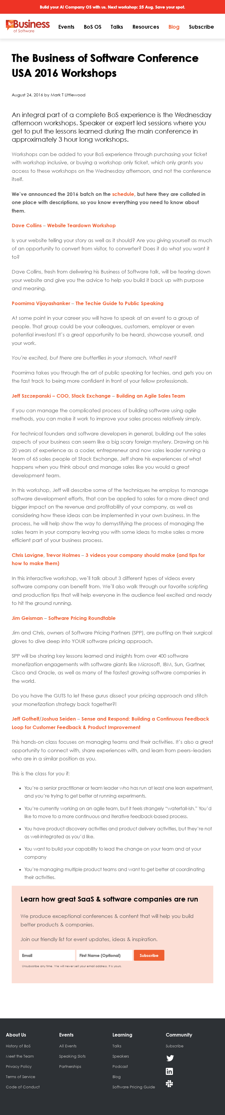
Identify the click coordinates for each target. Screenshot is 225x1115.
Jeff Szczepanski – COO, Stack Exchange (61, 396)
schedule (123, 194)
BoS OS (92, 26)
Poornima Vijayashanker (41, 303)
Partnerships (70, 1066)
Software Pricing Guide (133, 1087)
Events (66, 26)
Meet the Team (20, 1056)
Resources (145, 26)
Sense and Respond (105, 719)
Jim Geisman (27, 618)
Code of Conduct (23, 1087)
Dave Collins (27, 225)
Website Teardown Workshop (81, 225)
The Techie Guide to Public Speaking (119, 303)
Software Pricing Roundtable (82, 618)
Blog (174, 26)
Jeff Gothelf (25, 719)
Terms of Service (20, 1076)
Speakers (120, 1056)
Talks (117, 26)
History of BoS (18, 1046)
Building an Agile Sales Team (150, 396)
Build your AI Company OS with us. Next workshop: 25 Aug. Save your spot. (112, 6)
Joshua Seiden (58, 719)
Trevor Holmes (63, 555)
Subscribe (201, 26)
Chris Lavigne (27, 555)
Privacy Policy (19, 1066)
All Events (67, 1046)
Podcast (120, 1066)
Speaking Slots (72, 1056)
